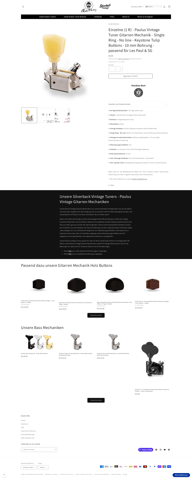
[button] (23, 6)
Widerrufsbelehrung (139, 179)
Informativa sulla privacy (67, 474)
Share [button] (112, 185)
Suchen (23, 420)
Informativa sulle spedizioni (101, 474)
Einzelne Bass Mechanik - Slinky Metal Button (34, 353)
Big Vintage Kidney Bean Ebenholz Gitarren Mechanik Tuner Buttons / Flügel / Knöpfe (114, 303)
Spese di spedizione (123, 58)
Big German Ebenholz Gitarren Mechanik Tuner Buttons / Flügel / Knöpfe (75, 303)
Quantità (111, 65)
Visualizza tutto (96, 315)
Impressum (24, 424)
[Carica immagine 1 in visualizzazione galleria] (29, 115)
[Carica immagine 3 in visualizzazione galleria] (62, 115)
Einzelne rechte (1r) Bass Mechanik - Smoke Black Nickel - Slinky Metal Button (76, 354)
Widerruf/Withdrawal (181, 475)
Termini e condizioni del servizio (83, 474)
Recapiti (125, 474)
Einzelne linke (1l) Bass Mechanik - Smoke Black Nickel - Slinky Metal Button (113, 354)
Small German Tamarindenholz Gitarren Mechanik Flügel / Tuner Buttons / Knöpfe (152, 302)
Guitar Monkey (29, 474)
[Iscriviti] (54, 449)
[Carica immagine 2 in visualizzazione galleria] (46, 115)
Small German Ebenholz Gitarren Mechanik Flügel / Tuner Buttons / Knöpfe (38, 301)
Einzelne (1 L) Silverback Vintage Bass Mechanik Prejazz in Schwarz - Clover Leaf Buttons (152, 390)
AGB (22, 427)
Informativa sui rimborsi (51, 474)
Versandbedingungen (28, 434)
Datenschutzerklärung (28, 431)
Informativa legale (116, 474)
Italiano (150, 6)
